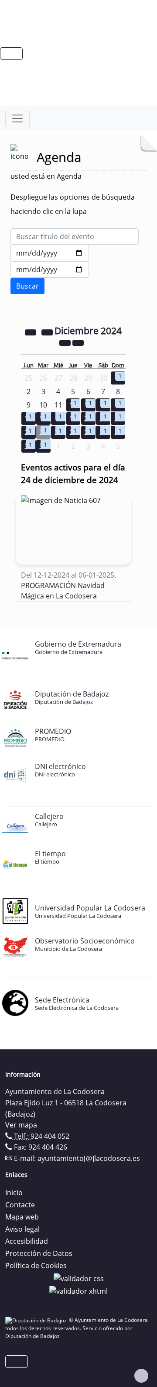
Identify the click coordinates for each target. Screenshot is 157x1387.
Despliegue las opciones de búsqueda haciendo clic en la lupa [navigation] (72, 204)
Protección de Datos (38, 1253)
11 (58, 405)
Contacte (20, 1205)
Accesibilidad (26, 1241)
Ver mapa (21, 1125)
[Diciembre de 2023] (31, 331)
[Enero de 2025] (78, 342)
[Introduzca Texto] (74, 236)
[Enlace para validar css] (79, 1277)
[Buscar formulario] (27, 286)
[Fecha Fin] (49, 269)
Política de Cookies (36, 1265)
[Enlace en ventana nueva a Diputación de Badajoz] (37, 1320)
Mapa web (22, 1217)
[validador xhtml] (78, 1290)
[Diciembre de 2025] (65, 342)
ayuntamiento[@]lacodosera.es (89, 1158)
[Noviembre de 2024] (48, 331)
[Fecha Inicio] (49, 253)
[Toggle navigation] (17, 118)
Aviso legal (22, 1229)
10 (43, 405)
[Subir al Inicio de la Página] (141, 1376)
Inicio (14, 1192)
